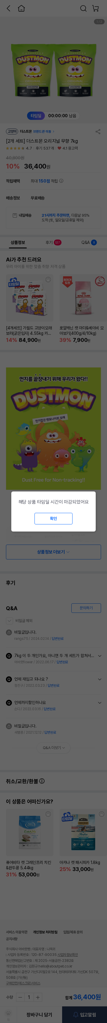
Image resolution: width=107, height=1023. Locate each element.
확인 (53, 518)
